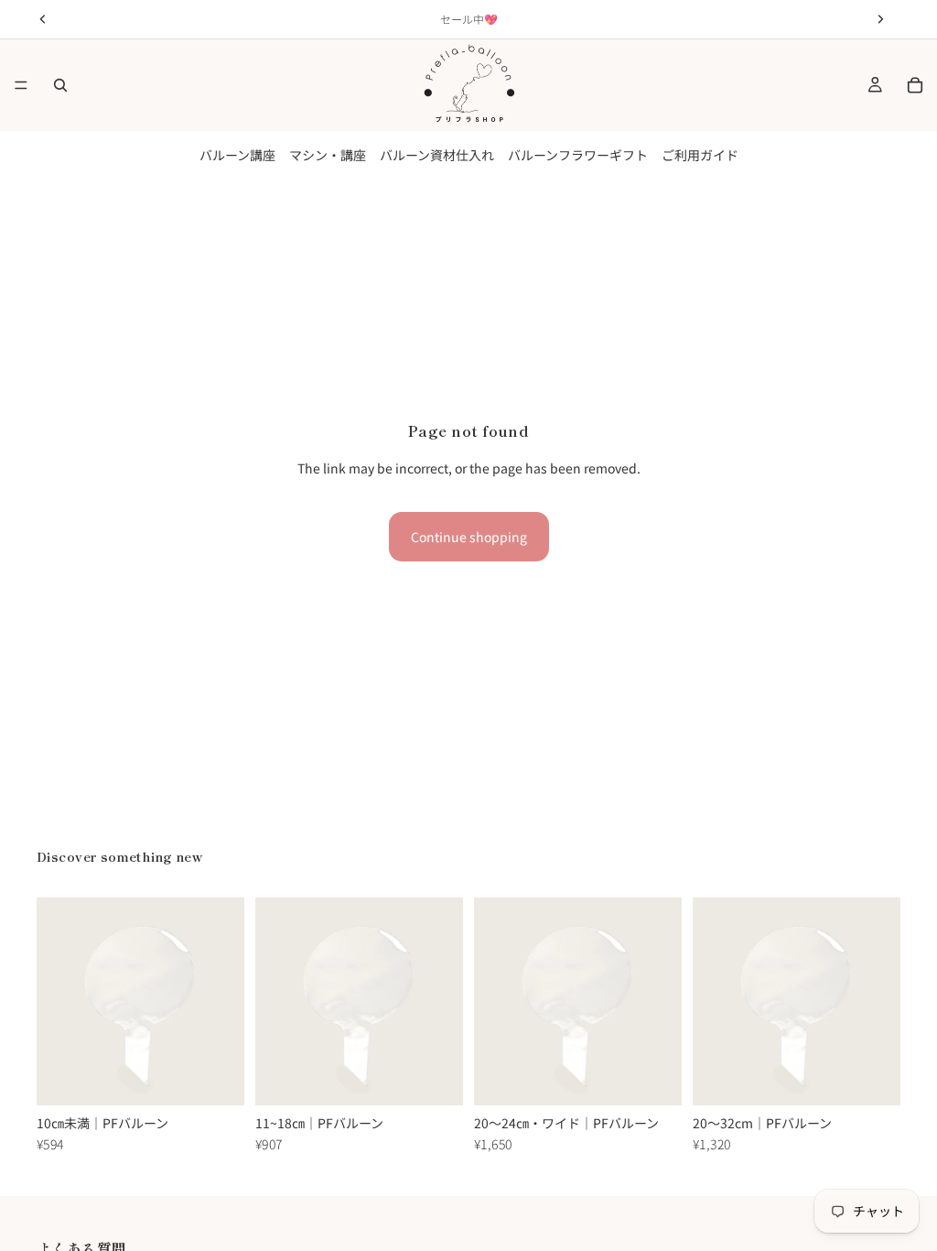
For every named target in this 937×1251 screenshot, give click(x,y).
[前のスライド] (57, 1001)
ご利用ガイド (700, 155)
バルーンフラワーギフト (578, 155)
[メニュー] (21, 85)
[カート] (915, 85)
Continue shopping (469, 537)
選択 (231, 1077)
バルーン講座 (237, 155)
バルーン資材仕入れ (437, 155)
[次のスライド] (224, 1001)
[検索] (60, 85)
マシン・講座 (327, 155)
